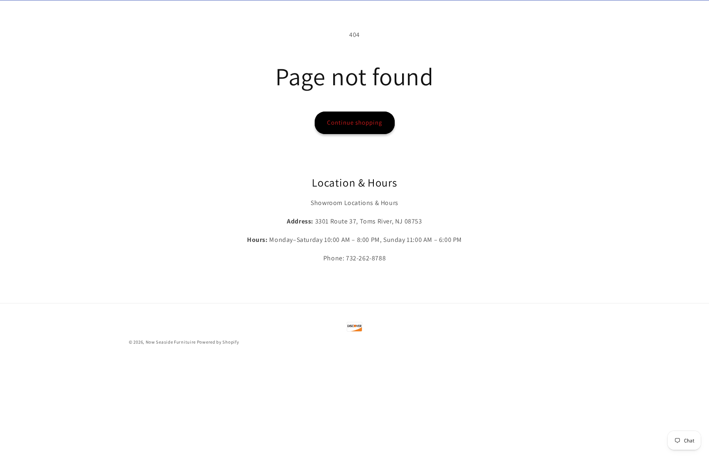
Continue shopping (354, 122)
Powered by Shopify (218, 342)
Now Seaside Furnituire (171, 342)
